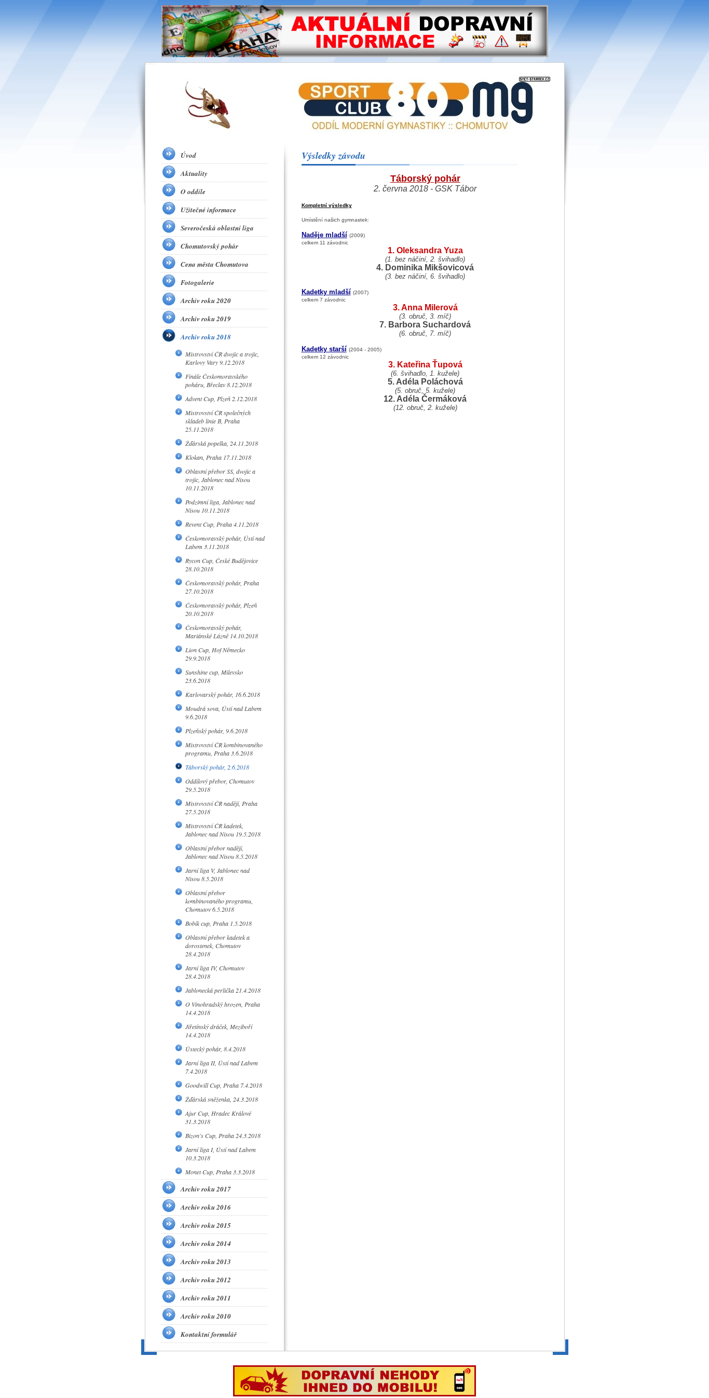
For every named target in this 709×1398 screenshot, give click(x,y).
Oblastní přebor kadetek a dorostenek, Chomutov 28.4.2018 (217, 945)
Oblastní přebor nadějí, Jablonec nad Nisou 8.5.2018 (221, 852)
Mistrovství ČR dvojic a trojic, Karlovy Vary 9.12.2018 (222, 358)
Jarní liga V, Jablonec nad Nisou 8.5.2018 (217, 874)
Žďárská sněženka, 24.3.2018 (221, 1099)
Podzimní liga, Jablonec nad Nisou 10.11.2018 (220, 506)
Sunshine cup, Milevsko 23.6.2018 (214, 676)
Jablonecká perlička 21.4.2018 (223, 990)
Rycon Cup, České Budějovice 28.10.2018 (221, 564)
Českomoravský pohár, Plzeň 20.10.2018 (221, 609)
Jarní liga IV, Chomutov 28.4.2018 (214, 972)
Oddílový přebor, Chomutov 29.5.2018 (219, 785)
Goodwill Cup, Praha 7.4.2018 (223, 1085)
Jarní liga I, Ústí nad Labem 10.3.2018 (220, 1153)
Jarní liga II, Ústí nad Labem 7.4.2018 (221, 1067)
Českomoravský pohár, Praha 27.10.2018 (222, 587)
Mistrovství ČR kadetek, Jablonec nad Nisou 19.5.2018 (223, 829)
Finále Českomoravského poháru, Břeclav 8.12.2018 (218, 380)
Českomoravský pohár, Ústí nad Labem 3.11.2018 (225, 542)
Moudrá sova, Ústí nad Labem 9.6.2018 (223, 712)
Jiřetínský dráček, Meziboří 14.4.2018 (218, 1030)
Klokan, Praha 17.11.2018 (218, 457)
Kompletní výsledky (327, 205)
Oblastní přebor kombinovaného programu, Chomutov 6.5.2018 (219, 900)
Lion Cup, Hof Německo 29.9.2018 (215, 654)
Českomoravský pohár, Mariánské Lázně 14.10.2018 (221, 631)
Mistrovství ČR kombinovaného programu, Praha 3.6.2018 (224, 749)
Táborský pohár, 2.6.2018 (217, 767)
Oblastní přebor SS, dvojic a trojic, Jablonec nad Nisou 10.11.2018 (220, 479)
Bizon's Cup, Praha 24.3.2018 (223, 1135)
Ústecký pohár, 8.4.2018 (215, 1049)
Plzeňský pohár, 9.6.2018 (216, 731)
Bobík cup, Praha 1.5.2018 (218, 923)
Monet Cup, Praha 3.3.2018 (220, 1172)
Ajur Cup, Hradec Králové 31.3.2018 (218, 1117)
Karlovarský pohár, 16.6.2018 (222, 694)
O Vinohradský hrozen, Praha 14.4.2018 (222, 1008)
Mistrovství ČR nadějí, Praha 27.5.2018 (221, 807)
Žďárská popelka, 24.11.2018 (221, 443)
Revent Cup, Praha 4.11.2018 (221, 524)
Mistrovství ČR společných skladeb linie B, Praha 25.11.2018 (218, 420)
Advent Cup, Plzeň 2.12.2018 (221, 398)
